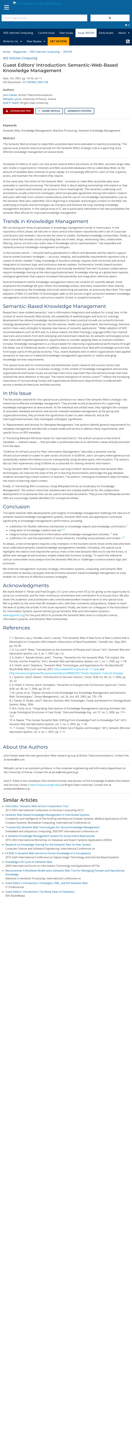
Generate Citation (79, 110)
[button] (127, 25)
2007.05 (67, 52)
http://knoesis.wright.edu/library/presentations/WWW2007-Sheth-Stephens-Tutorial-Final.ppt (66, 673)
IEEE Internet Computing (18, 33)
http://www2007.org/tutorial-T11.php (76, 669)
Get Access (58, 41)
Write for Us (11, 41)
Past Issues (66, 33)
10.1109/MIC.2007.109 (35, 82)
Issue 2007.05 (86, 33)
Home (6, 52)
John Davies (10, 95)
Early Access (106, 33)
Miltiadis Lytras (12, 99)
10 (111, 533)
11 (124, 537)
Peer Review (34, 41)
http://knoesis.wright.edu (45, 785)
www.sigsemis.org (13, 615)
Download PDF (20, 110)
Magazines (20, 52)
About (122, 33)
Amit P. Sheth (11, 103)
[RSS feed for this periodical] (128, 41)
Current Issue (46, 33)
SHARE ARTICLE (50, 110)
